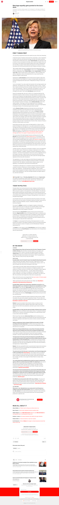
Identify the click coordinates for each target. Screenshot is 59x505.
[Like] (14, 16)
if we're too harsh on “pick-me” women (28, 418)
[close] (38, 480)
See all (14, 484)
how (21, 412)
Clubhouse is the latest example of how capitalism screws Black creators (25, 463)
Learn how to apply (18, 384)
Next (43, 441)
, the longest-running (31, 421)
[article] (29, 465)
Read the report (21, 376)
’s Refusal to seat (33, 412)
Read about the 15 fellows (40, 383)
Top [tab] (13, 459)
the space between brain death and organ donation (31, 416)
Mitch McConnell (26, 412)
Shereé (25, 421)
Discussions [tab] (20, 459)
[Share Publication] (48, 2)
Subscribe (51, 1)
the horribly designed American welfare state (29, 410)
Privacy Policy (36, 494)
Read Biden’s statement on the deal (20, 300)
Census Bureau (26, 352)
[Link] (11, 53)
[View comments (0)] (16, 16)
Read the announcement (23, 367)
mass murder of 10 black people (39, 277)
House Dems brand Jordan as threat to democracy (23, 470)
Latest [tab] (16, 459)
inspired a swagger (38, 139)
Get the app (40, 399)
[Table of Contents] (1, 252)
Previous (16, 441)
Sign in (56, 1)
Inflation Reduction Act (31, 136)
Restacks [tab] (18, 448)
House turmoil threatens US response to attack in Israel (24, 477)
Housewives (37, 421)
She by (22, 421)
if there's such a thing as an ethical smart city (29, 408)
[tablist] (17, 448)
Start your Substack (27, 500)
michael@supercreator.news (28, 181)
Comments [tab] (15, 448)
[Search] (46, 2)
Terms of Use (34, 493)
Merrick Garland (40, 412)
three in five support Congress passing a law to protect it (30, 132)
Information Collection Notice (29, 494)
